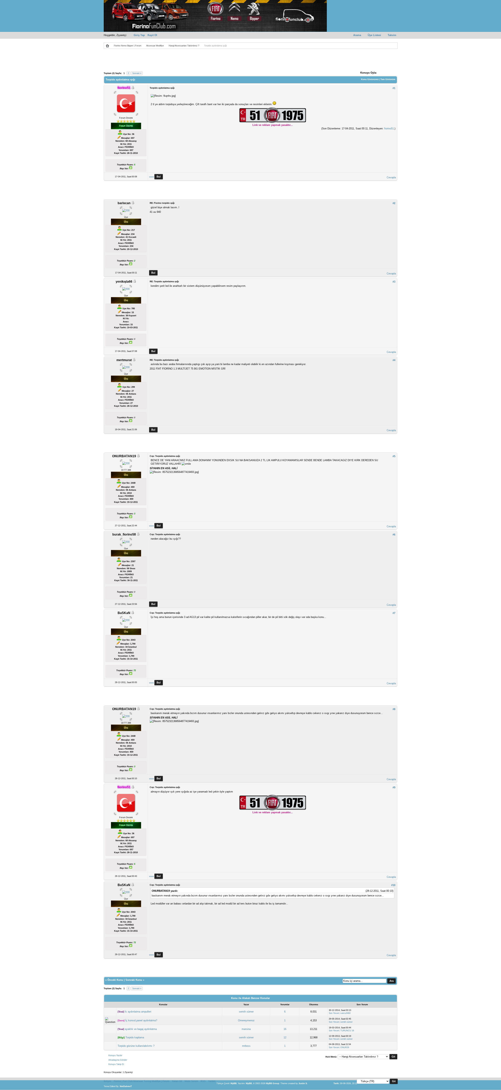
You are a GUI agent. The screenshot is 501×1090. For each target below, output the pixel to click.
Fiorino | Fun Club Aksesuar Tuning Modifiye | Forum (141, 1081)
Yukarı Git (177, 1081)
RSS (203, 1081)
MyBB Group (272, 1083)
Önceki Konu (115, 979)
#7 (394, 613)
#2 (394, 203)
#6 (394, 534)
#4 (394, 360)
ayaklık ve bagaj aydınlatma (141, 1029)
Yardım (211, 1081)
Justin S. (302, 1083)
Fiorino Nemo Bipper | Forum (127, 45)
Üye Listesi (374, 35)
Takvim (392, 35)
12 (285, 1037)
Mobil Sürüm (191, 1081)
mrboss (246, 1045)
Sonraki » (136, 73)
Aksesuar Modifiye (155, 45)
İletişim (107, 1081)
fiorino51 (389, 128)
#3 (394, 281)
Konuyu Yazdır (115, 1055)
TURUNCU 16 (347, 1030)
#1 (394, 88)
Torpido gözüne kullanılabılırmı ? (136, 1045)
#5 (394, 456)
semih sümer (246, 1011)
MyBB (234, 1083)
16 (285, 1029)
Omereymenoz (246, 1020)
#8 (394, 709)
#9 (394, 787)
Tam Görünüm (387, 79)
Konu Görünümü (370, 79)
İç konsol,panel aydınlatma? (141, 1020)
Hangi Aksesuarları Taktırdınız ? (184, 45)
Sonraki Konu (133, 979)
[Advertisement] (250, 61)
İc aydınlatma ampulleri (138, 1011)
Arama (357, 35)
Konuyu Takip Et (116, 1064)
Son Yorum (334, 1013)
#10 (393, 885)
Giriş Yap (139, 35)
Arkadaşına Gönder (117, 1060)
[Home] (109, 46)
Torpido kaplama (134, 1037)
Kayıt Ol (152, 35)
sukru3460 (345, 1013)
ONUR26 (344, 1047)
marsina (246, 1029)
